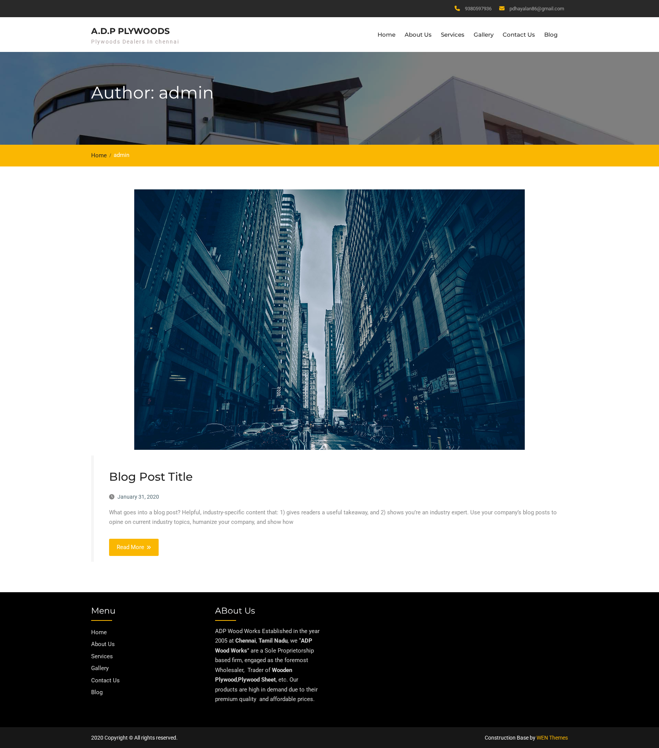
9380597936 (478, 8)
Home (386, 34)
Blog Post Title (151, 477)
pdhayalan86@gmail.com (537, 8)
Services (453, 34)
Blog (551, 34)
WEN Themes (552, 738)
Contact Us (519, 34)
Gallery (483, 34)
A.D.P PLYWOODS (130, 31)
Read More (130, 547)
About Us (418, 34)
